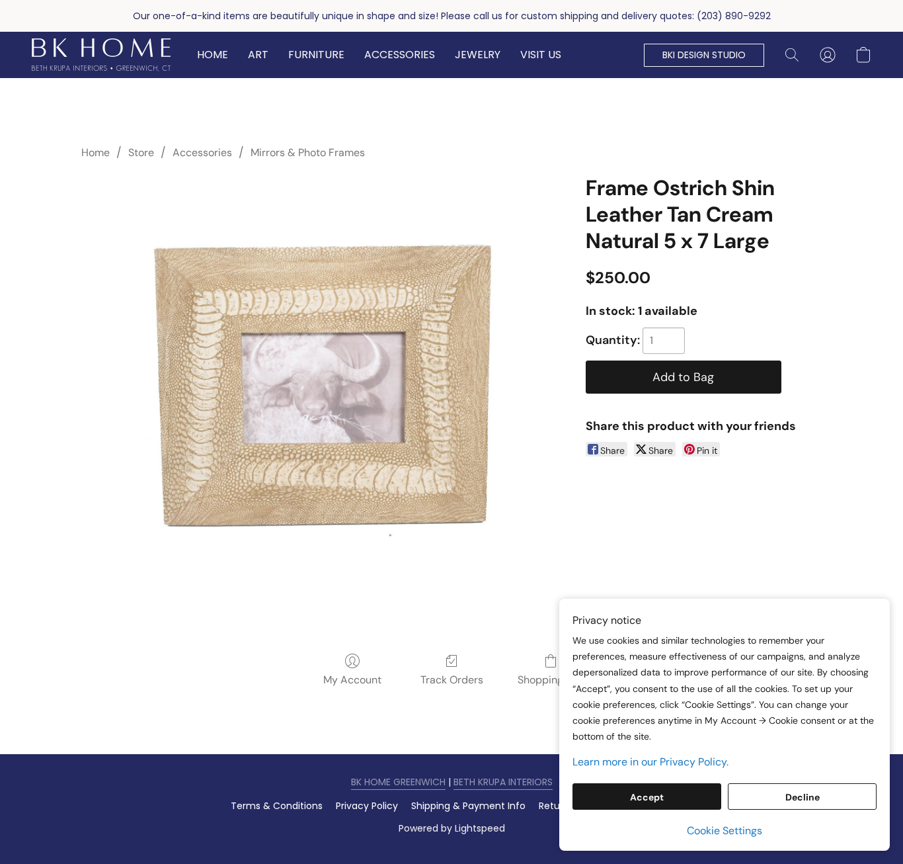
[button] (101, 54)
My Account (352, 680)
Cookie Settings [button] (724, 831)
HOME (212, 54)
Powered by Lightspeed (452, 828)
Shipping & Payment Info (468, 805)
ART (258, 54)
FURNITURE (316, 54)
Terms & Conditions (277, 805)
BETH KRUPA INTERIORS (503, 782)
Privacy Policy (367, 805)
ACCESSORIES (399, 54)
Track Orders (451, 680)
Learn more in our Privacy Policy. (650, 762)
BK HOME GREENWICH (398, 782)
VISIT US (540, 54)
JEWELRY (477, 54)
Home (95, 152)
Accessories (202, 152)
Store (141, 152)
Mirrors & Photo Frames (308, 152)
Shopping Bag (551, 680)
